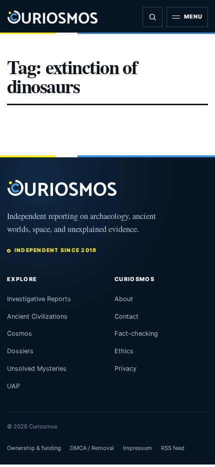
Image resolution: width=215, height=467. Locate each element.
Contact (126, 316)
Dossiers (20, 351)
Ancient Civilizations (37, 316)
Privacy (125, 368)
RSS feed (172, 447)
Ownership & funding (34, 447)
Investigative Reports (39, 299)
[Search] (152, 17)
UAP (13, 386)
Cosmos (19, 333)
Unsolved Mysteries (36, 368)
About (123, 299)
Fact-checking (136, 333)
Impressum (137, 447)
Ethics (124, 351)
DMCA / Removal (92, 447)
